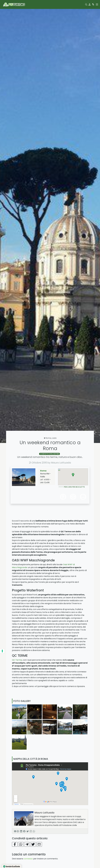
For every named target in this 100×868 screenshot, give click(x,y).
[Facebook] (24, 831)
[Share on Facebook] (15, 844)
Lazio (54, 438)
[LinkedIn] (21, 831)
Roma (48, 438)
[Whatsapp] (34, 831)
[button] (73, 475)
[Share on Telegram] (27, 844)
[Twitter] (27, 831)
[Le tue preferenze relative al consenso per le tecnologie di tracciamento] (2, 651)
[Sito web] (18, 831)
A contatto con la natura (49, 454)
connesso (28, 858)
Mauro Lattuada (44, 812)
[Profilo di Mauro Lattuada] (24, 818)
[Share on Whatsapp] (21, 844)
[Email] (15, 831)
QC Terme (17, 660)
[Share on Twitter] (33, 844)
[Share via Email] (39, 844)
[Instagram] (31, 831)
